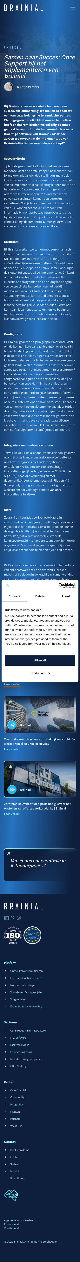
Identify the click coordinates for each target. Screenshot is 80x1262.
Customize (37, 673)
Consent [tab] (14, 596)
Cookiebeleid (12, 1228)
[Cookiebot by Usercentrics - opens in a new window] (59, 585)
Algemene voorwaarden (18, 1220)
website (9, 489)
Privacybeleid (12, 1224)
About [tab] (65, 596)
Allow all (40, 660)
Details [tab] (40, 596)
